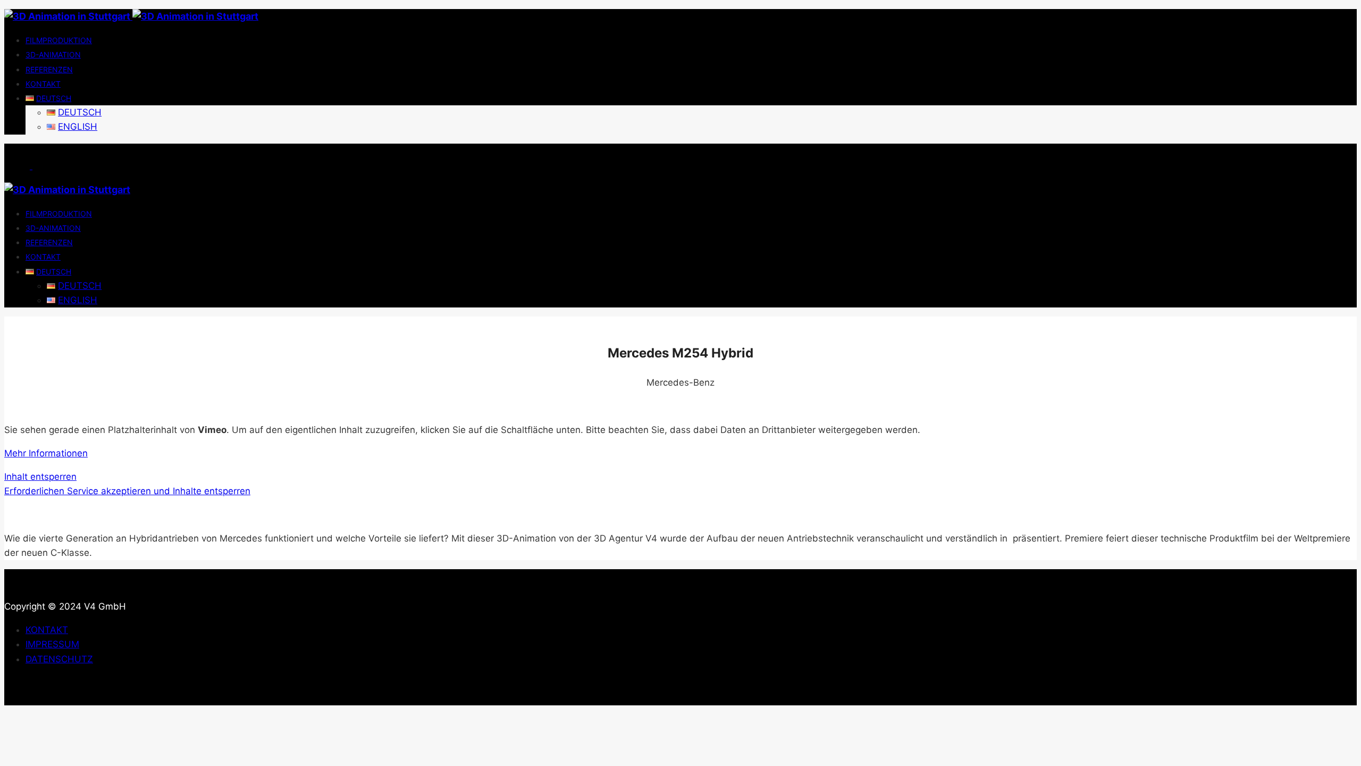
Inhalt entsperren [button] (40, 476)
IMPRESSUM (52, 644)
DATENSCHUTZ (59, 659)
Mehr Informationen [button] (46, 453)
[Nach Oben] (17, 698)
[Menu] (31, 166)
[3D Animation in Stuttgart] (131, 16)
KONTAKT (47, 630)
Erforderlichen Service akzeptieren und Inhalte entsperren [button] (127, 491)
